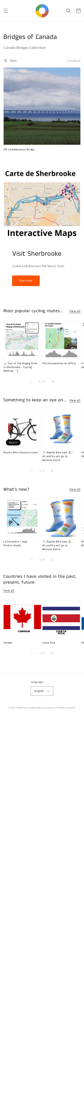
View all (75, 311)
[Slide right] (53, 381)
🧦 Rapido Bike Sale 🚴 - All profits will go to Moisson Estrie (58, 456)
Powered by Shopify (65, 707)
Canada (7, 643)
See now (25, 280)
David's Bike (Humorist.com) (20, 452)
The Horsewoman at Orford (59, 363)
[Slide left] (31, 381)
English (39, 691)
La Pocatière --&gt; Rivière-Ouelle (15, 543)
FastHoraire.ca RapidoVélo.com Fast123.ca (36, 707)
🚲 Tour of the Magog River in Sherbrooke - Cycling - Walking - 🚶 (20, 367)
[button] (6, 11)
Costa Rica (48, 643)
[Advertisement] (42, 909)
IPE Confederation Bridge (18, 149)
